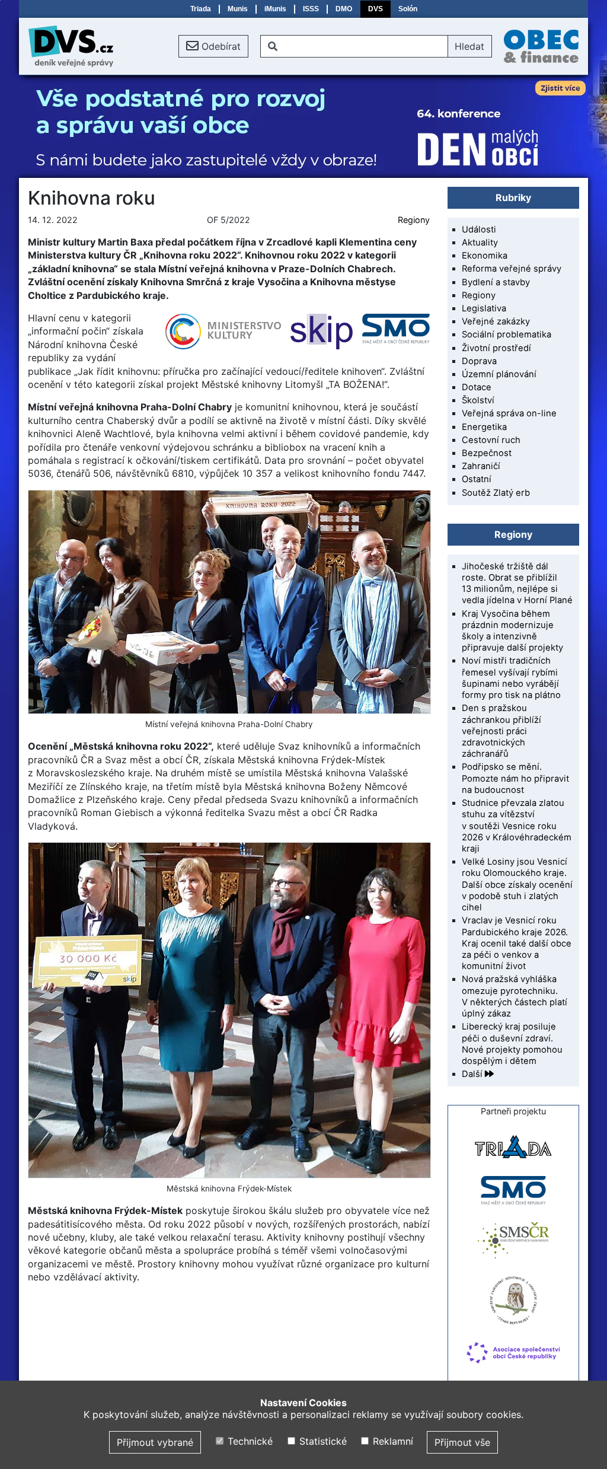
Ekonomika (484, 255)
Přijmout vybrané (155, 1442)
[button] (213, 46)
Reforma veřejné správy (511, 268)
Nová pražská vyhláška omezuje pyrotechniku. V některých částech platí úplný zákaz (514, 996)
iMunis (275, 9)
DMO (344, 9)
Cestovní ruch (491, 440)
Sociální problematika (506, 334)
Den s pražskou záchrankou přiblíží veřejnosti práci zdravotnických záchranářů (501, 731)
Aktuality (480, 242)
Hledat (469, 46)
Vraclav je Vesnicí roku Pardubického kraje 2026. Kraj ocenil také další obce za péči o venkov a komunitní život (516, 943)
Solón (407, 9)
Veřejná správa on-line (509, 413)
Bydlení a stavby (496, 282)
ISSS (311, 9)
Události (479, 229)
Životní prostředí (496, 348)
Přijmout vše (462, 1442)
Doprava (479, 361)
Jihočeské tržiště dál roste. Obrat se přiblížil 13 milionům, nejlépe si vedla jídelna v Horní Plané (517, 583)
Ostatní (476, 479)
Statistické (321, 1441)
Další (473, 1074)
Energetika (484, 427)
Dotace (476, 387)
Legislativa (484, 308)
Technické (249, 1441)
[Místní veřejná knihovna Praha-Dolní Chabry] (229, 602)
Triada (200, 9)
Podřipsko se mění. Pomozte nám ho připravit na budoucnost (515, 778)
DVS (375, 9)
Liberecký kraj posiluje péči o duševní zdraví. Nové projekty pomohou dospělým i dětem (512, 1043)
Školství (478, 400)
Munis (238, 9)
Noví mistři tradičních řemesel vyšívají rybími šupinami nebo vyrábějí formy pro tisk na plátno (511, 677)
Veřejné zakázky (496, 321)
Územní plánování (499, 374)
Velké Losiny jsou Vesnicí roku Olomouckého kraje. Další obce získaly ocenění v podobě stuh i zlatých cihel (517, 884)
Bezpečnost (487, 453)
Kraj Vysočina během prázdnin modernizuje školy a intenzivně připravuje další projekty (512, 631)
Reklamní (391, 1441)
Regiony (414, 220)
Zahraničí (481, 466)
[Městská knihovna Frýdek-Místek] (229, 1010)
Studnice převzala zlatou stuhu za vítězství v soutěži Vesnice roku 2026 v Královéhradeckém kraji (516, 826)
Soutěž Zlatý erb (496, 492)
